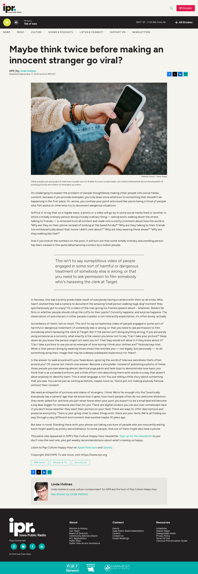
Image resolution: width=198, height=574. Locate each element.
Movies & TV (60, 462)
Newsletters (141, 32)
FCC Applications (78, 538)
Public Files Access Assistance (84, 543)
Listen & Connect (91, 32)
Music (20, 32)
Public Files (75, 540)
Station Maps (163, 530)
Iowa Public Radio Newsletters (128, 530)
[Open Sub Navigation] (12, 32)
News (6, 32)
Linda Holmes (28, 70)
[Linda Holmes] (41, 491)
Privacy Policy (163, 535)
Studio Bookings (120, 538)
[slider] (21, 22)
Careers (116, 533)
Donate (187, 8)
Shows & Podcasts (60, 32)
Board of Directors (78, 533)
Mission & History (78, 528)
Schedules (161, 528)
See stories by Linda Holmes (69, 494)
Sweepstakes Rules (166, 533)
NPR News (39, 462)
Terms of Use (163, 538)
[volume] (16, 22)
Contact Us (118, 535)
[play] (6, 22)
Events (115, 528)
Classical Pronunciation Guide (171, 540)
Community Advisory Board (83, 535)
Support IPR (118, 32)
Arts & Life (81, 462)
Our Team (74, 530)
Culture (36, 32)
